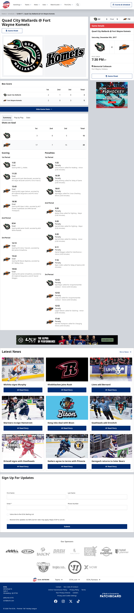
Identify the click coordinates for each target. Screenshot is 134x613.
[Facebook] (56, 601)
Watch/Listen (55, 5)
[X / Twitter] (71, 601)
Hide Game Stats (43, 109)
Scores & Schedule (122, 5)
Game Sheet (13, 31)
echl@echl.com (8, 601)
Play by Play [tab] (18, 117)
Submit (67, 526)
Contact (58, 587)
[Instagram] (63, 601)
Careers (75, 593)
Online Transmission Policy (57, 590)
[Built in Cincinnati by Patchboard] (110, 595)
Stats (44, 5)
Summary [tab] (7, 117)
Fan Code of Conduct (71, 587)
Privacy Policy (74, 590)
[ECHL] (6, 5)
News (36, 5)
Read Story (23, 390)
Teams (27, 5)
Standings (16, 5)
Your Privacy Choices (63, 593)
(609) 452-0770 (8, 598)
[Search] (77, 4)
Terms (83, 590)
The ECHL (67, 5)
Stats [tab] (28, 117)
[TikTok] (78, 601)
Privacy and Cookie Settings (67, 596)
